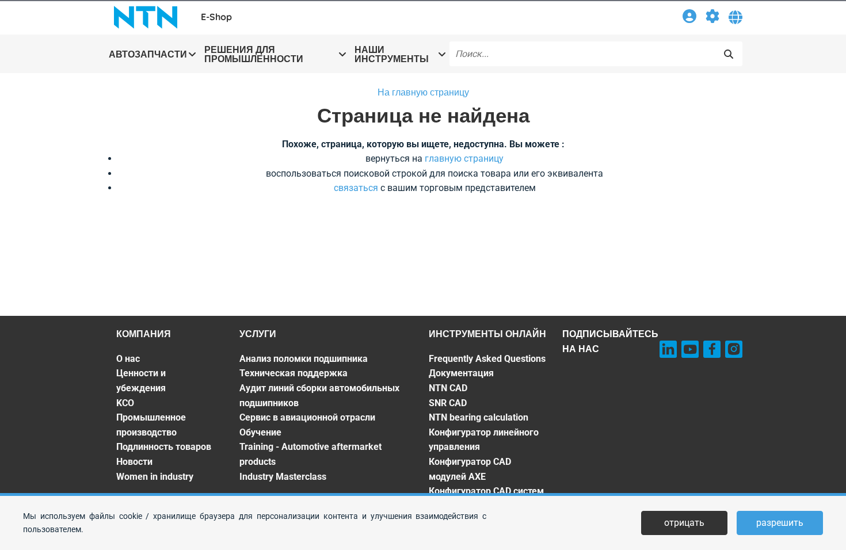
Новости (134, 461)
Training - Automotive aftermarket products (310, 454)
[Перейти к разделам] (712, 18)
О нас (128, 358)
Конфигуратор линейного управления (484, 440)
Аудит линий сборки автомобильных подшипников (319, 395)
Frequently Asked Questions (487, 358)
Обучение (260, 432)
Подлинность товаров (163, 446)
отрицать (684, 522)
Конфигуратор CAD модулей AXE (470, 469)
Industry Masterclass (282, 476)
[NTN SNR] (146, 17)
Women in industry (154, 476)
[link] (689, 18)
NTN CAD (448, 388)
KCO (125, 403)
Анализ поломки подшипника (303, 358)
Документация (461, 373)
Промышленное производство (151, 425)
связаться (356, 187)
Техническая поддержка (293, 373)
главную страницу (464, 158)
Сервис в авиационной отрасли (307, 417)
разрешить (779, 522)
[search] (728, 54)
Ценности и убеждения (141, 381)
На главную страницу (423, 92)
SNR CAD (448, 403)
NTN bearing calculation (478, 417)
